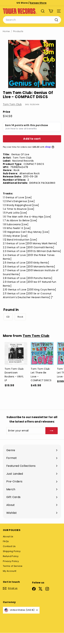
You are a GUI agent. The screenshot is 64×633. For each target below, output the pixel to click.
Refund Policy (11, 556)
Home (6, 31)
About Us (8, 536)
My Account (9, 571)
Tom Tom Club (12, 104)
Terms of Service (13, 566)
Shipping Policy (11, 551)
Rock (20, 316)
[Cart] (51, 11)
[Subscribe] (51, 430)
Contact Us (9, 546)
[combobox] (32, 20)
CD (8, 316)
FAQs (6, 541)
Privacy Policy (11, 561)
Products (18, 31)
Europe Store (38, 2)
